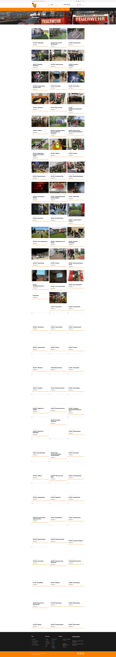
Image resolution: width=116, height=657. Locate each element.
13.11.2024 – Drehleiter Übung (74, 196)
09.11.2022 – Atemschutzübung (74, 388)
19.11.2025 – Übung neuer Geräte (56, 107)
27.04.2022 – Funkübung (37, 475)
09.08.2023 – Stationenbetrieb (38, 327)
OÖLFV (53, 644)
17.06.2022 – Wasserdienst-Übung (39, 452)
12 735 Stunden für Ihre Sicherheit (75, 561)
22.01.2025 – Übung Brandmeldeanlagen (76, 176)
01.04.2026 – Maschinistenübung (74, 42)
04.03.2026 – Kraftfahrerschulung (57, 64)
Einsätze (40, 9)
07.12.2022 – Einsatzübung (37, 388)
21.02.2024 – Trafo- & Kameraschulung (58, 286)
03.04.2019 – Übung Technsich (56, 603)
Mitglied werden (54, 639)
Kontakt (47, 639)
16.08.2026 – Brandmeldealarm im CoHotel (66, 644)
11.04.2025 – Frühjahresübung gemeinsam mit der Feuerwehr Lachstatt (38, 154)
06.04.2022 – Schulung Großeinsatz (75, 475)
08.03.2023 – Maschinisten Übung (39, 347)
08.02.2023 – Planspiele (73, 347)
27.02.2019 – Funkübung (37, 624)
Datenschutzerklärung (35, 644)
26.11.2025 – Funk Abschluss (38, 107)
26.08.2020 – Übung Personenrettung (57, 539)
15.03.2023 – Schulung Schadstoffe (75, 327)
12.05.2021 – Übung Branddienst (56, 517)
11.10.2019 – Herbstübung (55, 582)
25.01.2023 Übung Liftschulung (56, 367)
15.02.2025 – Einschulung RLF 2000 (57, 176)
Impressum (34, 639)
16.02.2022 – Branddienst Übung (74, 497)
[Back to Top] (114, 656)
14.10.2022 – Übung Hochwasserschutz (58, 408)
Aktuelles (46, 9)
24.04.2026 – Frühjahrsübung (38, 42)
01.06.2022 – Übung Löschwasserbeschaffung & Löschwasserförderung (56, 454)
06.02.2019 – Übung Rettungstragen (57, 624)
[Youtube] (79, 1)
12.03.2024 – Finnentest (55, 263)
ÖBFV (47, 644)
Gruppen (62, 9)
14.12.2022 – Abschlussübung (74, 367)
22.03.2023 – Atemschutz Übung (56, 327)
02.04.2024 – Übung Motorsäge (38, 263)
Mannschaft (52, 9)
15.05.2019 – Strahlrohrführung (74, 582)
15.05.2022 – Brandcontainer (74, 452)
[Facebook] (77, 1)
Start (36, 9)
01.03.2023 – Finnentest (55, 347)
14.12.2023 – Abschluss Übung (56, 306)
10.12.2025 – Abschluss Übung (74, 86)
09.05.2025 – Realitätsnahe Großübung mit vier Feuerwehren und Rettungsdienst (58, 132)
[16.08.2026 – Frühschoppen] (60, 640)
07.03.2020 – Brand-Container (38, 561)
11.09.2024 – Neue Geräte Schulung (57, 218)
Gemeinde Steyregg (53, 647)
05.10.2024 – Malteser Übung (38, 218)
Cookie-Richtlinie (34, 642)
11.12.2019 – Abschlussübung (38, 582)
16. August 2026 (65, 647)
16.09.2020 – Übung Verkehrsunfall (39, 539)
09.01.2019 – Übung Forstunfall (74, 624)
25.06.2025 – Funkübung (37, 130)
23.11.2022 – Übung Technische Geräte (57, 388)
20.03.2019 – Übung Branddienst (74, 603)
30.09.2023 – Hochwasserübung (74, 306)
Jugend (57, 9)
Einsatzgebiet (48, 642)
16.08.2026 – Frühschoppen (67, 639)
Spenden (53, 642)
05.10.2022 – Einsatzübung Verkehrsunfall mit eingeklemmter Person (75, 409)
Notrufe (72, 9)
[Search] (83, 1)
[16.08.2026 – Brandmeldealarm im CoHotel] (60, 645)
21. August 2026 (65, 640)
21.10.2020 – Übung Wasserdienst (75, 517)
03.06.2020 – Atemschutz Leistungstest (76, 540)
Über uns (67, 9)
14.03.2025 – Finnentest (73, 153)
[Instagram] (80, 1)
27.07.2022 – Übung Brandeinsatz (74, 431)
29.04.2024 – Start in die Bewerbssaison (40, 241)
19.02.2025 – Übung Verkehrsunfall (39, 176)
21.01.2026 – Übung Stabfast (56, 86)
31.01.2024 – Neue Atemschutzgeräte (75, 284)
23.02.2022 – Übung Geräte (55, 497)
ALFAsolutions (37, 654)
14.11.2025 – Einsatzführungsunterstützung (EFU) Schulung (75, 109)
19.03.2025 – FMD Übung (55, 153)
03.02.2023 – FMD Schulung (38, 367)
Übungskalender (36, 295)
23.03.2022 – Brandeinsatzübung (39, 497)
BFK (46, 646)
